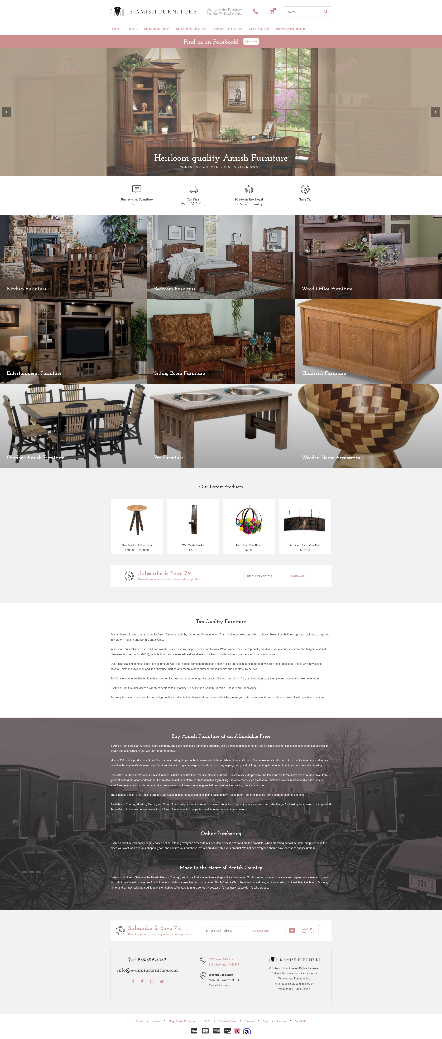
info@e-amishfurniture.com (147, 970)
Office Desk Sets (259, 28)
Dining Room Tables (156, 28)
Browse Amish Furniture (291, 28)
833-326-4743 (152, 960)
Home (116, 28)
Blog (265, 1021)
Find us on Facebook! (211, 42)
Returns (281, 1021)
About (130, 28)
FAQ (207, 1021)
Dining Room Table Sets (191, 28)
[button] (6, 112)
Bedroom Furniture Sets (227, 28)
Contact (249, 1021)
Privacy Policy (227, 1021)
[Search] (325, 12)
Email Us (300, 1021)
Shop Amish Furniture (182, 1021)
